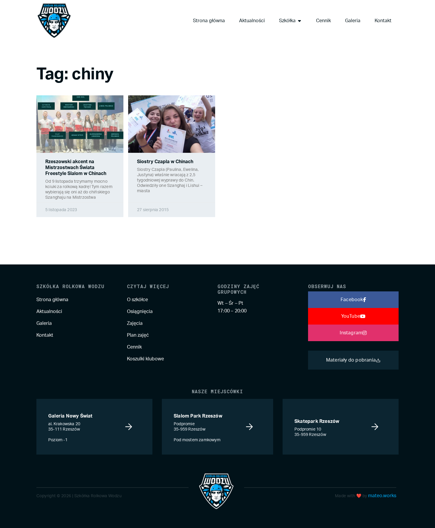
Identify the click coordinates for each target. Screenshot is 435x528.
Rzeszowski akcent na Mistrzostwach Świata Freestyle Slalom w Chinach (75, 167)
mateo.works (382, 495)
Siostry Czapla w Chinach (165, 161)
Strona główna (52, 299)
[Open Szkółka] (299, 20)
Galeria (44, 323)
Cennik (134, 347)
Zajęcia (135, 323)
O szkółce (137, 299)
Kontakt (44, 335)
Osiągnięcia (140, 311)
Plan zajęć (138, 335)
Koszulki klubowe (145, 359)
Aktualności (49, 311)
